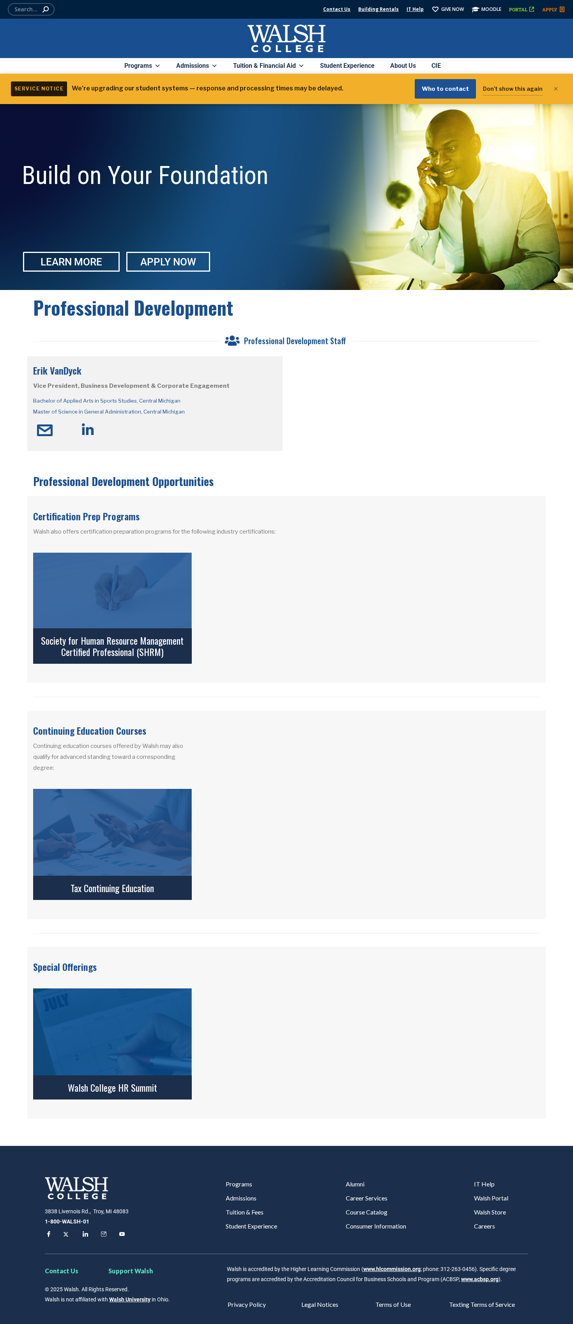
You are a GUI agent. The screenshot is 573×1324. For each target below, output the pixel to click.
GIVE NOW (452, 9)
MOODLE (491, 9)
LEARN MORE (71, 262)
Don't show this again (513, 88)
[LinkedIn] (84, 1235)
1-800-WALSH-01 (67, 1221)
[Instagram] (102, 1235)
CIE (436, 65)
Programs (138, 65)
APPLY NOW (168, 262)
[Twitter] (65, 1235)
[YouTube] (120, 1235)
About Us (403, 65)
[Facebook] (47, 1235)
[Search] (45, 9)
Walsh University (129, 1299)
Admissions (192, 65)
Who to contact (445, 88)
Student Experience (347, 65)
